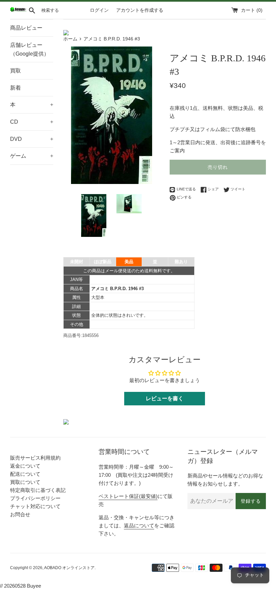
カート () (252, 10)
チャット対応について (35, 506)
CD (31, 122)
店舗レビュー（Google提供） (29, 49)
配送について (25, 474)
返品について (139, 525)
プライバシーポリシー (35, 498)
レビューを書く (164, 398)
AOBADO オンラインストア (69, 567)
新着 (15, 88)
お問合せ (20, 514)
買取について (25, 482)
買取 (15, 70)
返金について (25, 466)
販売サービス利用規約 (35, 458)
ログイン (99, 10)
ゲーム (31, 156)
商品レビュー (26, 28)
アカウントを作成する (139, 10)
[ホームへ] (18, 10)
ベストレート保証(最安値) (128, 496)
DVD (31, 139)
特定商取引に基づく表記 (38, 490)
